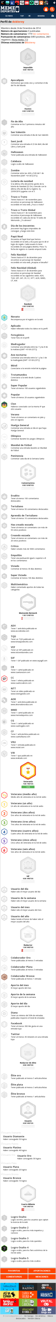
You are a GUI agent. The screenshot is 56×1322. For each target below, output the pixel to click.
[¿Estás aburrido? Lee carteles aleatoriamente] (29, 16)
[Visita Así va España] (9, 1295)
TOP (22, 16)
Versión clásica (34, 1318)
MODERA (41, 16)
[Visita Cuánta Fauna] (28, 1295)
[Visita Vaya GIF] (9, 1310)
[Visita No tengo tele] (46, 1310)
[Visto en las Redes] (12, 3)
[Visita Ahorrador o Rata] (28, 1310)
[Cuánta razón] (7, 3)
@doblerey (30, 42)
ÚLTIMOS (9, 16)
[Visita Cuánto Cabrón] (28, 1302)
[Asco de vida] (3, 3)
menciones (42, 1277)
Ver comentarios (41, 33)
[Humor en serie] (36, 3)
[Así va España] (17, 3)
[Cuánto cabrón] (22, 3)
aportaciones (41, 1271)
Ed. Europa (28, 1316)
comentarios (14, 1277)
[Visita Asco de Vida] (46, 1287)
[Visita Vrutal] (46, 1302)
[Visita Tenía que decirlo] (9, 1302)
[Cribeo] (32, 3)
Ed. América (40, 1316)
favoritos (14, 1271)
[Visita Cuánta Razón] (28, 1287)
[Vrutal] (27, 3)
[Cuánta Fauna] (41, 3)
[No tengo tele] (46, 3)
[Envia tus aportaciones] (53, 16)
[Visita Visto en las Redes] (46, 1295)
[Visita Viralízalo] (9, 1287)
